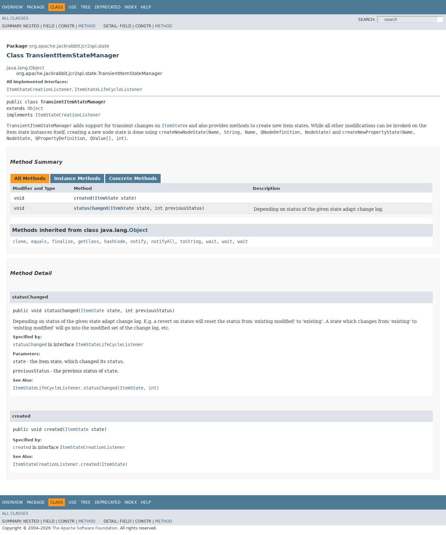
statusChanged (91, 208)
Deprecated (107, 7)
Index (130, 7)
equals (39, 241)
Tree (86, 7)
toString (190, 241)
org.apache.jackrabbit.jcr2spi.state (69, 46)
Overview (12, 7)
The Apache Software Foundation (85, 528)
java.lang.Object (25, 67)
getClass (88, 241)
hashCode (114, 241)
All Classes (15, 18)
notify (138, 241)
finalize (62, 241)
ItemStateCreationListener (39, 89)
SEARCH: (366, 19)
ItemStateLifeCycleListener (108, 89)
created (83, 198)
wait (211, 241)
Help (146, 7)
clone (19, 241)
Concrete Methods (133, 178)
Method (86, 26)
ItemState (106, 198)
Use (73, 7)
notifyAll (163, 241)
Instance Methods (77, 178)
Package (36, 7)
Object (35, 108)
